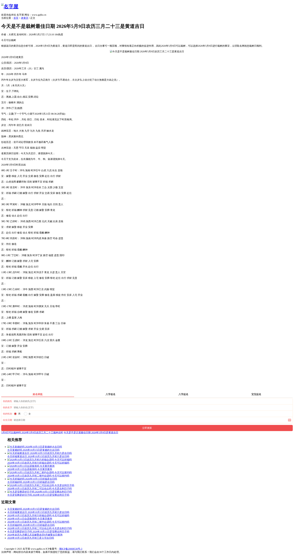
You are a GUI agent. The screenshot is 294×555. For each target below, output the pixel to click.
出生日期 (7, 420)
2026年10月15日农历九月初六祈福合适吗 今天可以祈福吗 (38, 515)
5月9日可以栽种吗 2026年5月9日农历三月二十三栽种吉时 (32, 432)
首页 (15, 18)
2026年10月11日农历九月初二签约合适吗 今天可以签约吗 (38, 522)
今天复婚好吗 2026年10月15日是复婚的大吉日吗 (33, 509)
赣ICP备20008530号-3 (70, 549)
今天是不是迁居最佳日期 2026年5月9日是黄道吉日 (91, 432)
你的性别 (7, 414)
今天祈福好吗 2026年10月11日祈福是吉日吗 (31, 525)
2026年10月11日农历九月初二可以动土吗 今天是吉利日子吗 (39, 528)
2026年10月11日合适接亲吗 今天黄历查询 (29, 518)
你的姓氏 (7, 401)
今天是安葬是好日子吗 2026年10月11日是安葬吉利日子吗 (38, 531)
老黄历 (24, 18)
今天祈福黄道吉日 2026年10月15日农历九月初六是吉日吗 (38, 512)
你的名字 (7, 407)
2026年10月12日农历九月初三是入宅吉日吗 (30, 538)
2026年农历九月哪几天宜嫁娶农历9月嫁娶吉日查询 (34, 534)
